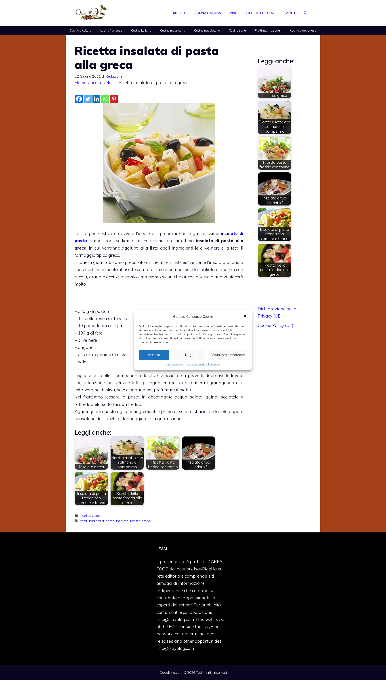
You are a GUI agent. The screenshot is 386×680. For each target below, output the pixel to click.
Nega (189, 355)
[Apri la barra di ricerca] (305, 13)
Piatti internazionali (268, 30)
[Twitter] (88, 99)
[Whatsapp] (105, 99)
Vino (233, 13)
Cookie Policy (174, 364)
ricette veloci (102, 82)
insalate (122, 521)
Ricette (179, 13)
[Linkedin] (96, 99)
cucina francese (111, 30)
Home (80, 82)
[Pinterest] (114, 99)
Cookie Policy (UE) (275, 325)
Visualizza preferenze (228, 355)
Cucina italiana (208, 13)
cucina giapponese (303, 30)
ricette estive (140, 521)
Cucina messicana (172, 30)
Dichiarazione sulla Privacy (203, 364)
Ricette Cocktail (260, 13)
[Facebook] (79, 99)
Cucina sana (237, 30)
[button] (245, 316)
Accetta (154, 355)
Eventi (289, 13)
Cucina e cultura (80, 30)
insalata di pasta (101, 521)
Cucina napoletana (207, 30)
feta (83, 521)
